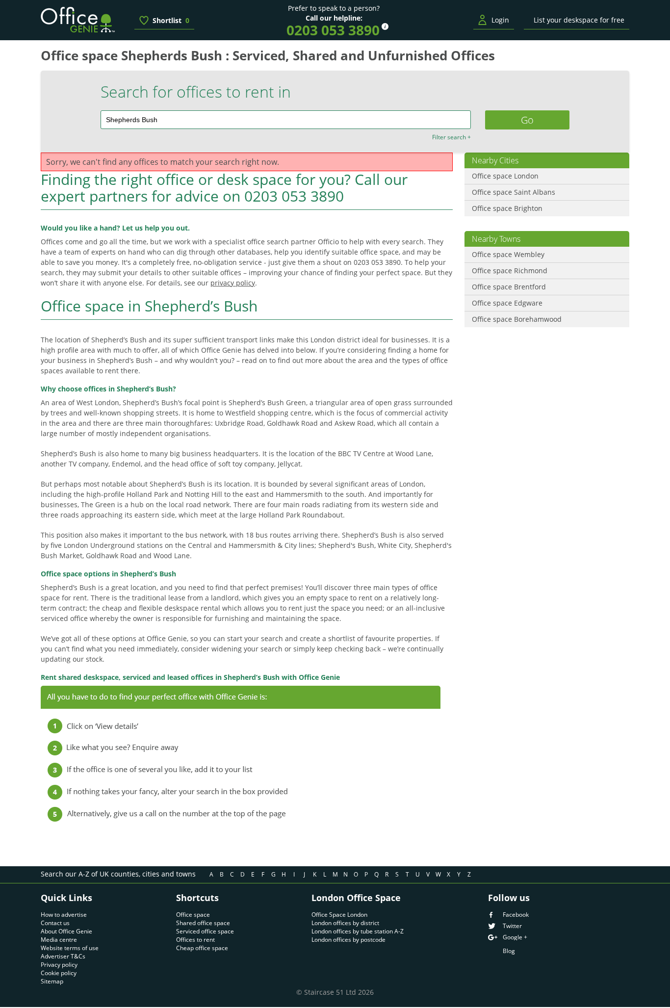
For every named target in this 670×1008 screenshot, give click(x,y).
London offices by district (345, 923)
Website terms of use (70, 948)
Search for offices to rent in (196, 92)
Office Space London (339, 914)
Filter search (451, 137)
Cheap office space (202, 948)
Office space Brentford (509, 286)
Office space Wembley (508, 254)
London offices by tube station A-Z (357, 931)
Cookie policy (59, 973)
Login (500, 20)
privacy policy (232, 282)
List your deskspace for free (579, 20)
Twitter (512, 926)
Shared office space (203, 923)
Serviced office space (205, 931)
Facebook (516, 915)
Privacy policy (59, 964)
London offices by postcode (348, 939)
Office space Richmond (509, 270)
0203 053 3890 (333, 30)
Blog (509, 951)
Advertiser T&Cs (63, 956)
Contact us (55, 923)
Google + (515, 937)
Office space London (505, 176)
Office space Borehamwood (517, 319)
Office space (193, 914)
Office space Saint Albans (513, 192)
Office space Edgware (507, 303)
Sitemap (52, 981)
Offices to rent (195, 939)
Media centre (59, 939)
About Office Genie (66, 931)
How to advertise (64, 914)
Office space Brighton (507, 208)
